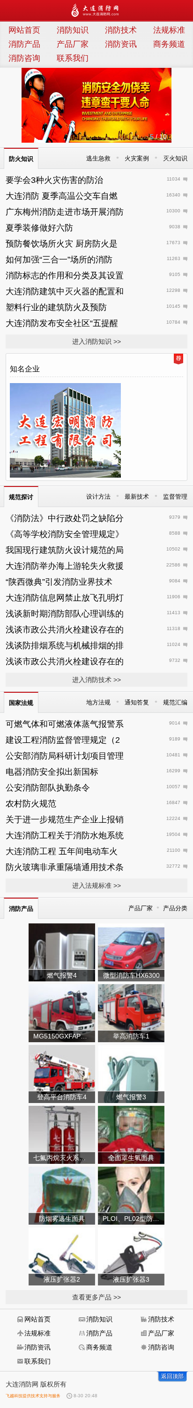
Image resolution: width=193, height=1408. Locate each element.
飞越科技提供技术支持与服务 (33, 1395)
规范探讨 (21, 497)
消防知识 (73, 30)
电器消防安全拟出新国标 (52, 772)
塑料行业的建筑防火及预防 (56, 307)
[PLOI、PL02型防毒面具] (131, 1195)
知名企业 (25, 369)
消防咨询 (24, 58)
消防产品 (24, 44)
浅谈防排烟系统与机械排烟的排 (65, 645)
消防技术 (121, 30)
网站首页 (24, 30)
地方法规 (98, 702)
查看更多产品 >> (96, 1297)
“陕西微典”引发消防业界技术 (59, 582)
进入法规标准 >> (96, 885)
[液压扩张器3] (131, 1256)
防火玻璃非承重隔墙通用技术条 (65, 867)
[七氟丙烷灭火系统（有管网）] (62, 1134)
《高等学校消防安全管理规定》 (65, 534)
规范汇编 (175, 702)
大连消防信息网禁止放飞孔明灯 (65, 597)
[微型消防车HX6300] (131, 952)
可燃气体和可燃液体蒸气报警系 (65, 724)
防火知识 (21, 158)
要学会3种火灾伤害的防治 (54, 180)
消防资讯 (121, 44)
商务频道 (169, 44)
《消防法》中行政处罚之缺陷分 (65, 518)
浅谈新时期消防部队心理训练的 (65, 613)
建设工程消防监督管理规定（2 (63, 740)
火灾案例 (137, 158)
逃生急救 (98, 158)
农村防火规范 (31, 803)
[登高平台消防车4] (62, 1073)
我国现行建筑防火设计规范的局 (65, 550)
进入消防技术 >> (96, 679)
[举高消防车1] (131, 1012)
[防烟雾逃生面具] (62, 1195)
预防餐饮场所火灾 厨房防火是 (62, 243)
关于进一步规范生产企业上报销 (65, 819)
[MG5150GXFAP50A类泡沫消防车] (62, 1012)
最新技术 (137, 496)
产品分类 (175, 908)
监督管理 (175, 496)
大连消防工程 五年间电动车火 (62, 851)
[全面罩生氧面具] (131, 1134)
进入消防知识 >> (96, 341)
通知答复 (137, 702)
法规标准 (169, 30)
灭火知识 (175, 158)
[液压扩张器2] (62, 1256)
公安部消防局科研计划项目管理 (65, 756)
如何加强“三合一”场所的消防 (59, 259)
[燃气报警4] (62, 952)
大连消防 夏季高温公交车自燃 (62, 196)
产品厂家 (73, 44)
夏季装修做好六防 (39, 227)
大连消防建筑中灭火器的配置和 (65, 291)
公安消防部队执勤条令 (48, 787)
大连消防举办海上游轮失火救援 (65, 566)
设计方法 (98, 496)
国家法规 (21, 702)
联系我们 (73, 58)
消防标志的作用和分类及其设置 (65, 275)
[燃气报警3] (131, 1073)
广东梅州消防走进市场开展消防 (65, 212)
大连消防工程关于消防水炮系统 (65, 835)
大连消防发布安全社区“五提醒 (62, 323)
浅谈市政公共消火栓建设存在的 (65, 629)
